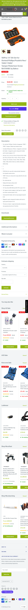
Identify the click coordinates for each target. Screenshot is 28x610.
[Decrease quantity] (8, 98)
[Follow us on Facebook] (2, 589)
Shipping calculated (18, 84)
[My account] (22, 9)
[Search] (25, 13)
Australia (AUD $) (5, 581)
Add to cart (14, 104)
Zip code (3, 278)
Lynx (4, 516)
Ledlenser (5, 425)
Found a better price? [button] (11, 116)
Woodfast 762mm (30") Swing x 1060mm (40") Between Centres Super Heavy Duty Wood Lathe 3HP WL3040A (10, 472)
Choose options (10, 346)
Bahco (3, 74)
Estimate (6, 287)
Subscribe (6, 574)
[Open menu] (2, 9)
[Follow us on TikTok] (14, 589)
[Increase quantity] (16, 98)
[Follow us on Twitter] (5, 589)
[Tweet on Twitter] (23, 130)
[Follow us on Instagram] (8, 589)
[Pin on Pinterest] (20, 130)
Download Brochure (9, 218)
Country (3, 264)
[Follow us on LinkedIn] (17, 589)
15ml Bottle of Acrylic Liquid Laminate (10, 331)
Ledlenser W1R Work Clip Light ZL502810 (9, 428)
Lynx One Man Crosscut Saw (10, 518)
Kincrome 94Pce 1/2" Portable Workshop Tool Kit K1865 (9, 386)
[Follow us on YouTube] (11, 589)
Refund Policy (4, 294)
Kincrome (5, 383)
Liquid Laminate (6, 328)
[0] (25, 9)
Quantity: (3, 98)
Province (3, 271)
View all (25, 308)
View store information (9, 125)
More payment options (14, 112)
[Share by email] (25, 130)
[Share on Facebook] (17, 130)
